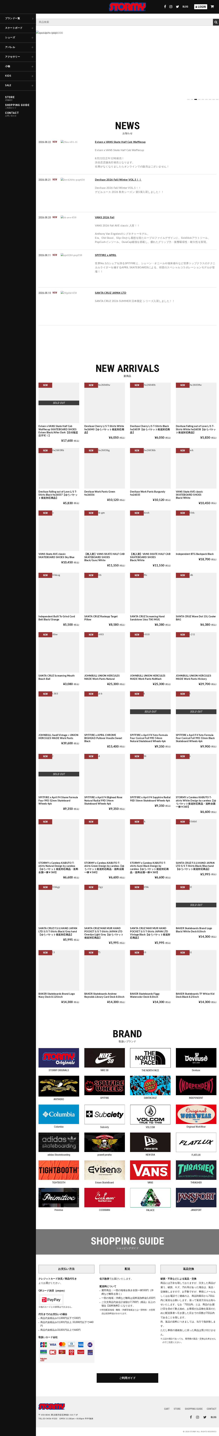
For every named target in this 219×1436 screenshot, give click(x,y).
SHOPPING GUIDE (194, 1408)
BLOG (185, 6)
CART (167, 1408)
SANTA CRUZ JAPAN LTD (110, 293)
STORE (177, 1408)
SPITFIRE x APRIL (105, 255)
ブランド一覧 (12, 18)
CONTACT (211, 1408)
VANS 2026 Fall (104, 217)
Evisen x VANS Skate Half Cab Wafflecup (120, 142)
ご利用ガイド (127, 1378)
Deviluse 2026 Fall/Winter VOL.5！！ (118, 180)
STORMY (127, 6)
